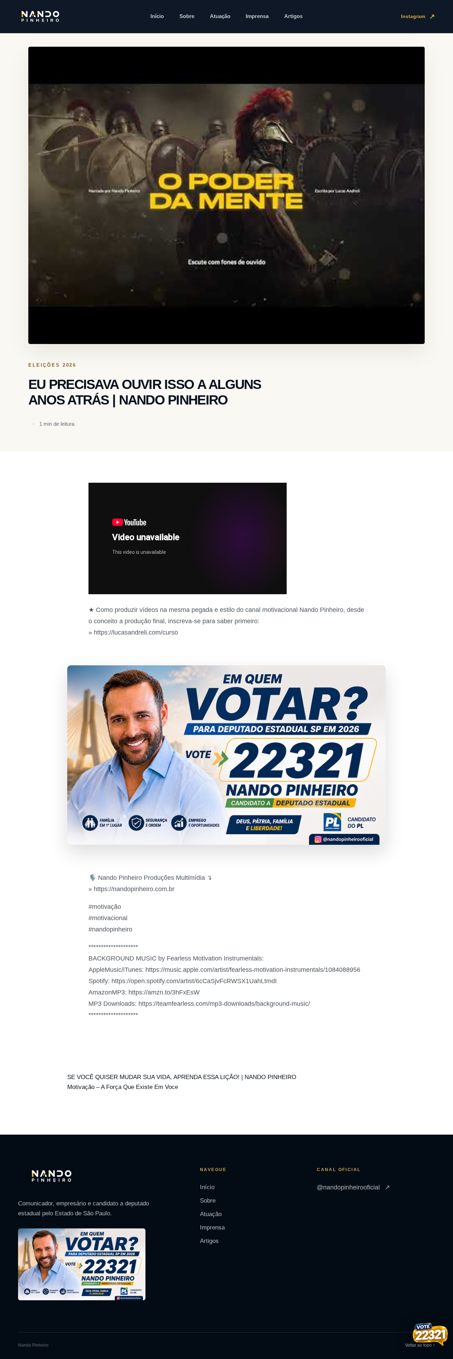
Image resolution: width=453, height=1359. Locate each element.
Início (157, 16)
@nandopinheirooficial (353, 1187)
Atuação (220, 16)
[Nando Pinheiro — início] (40, 16)
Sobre (186, 16)
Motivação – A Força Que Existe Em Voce (122, 1087)
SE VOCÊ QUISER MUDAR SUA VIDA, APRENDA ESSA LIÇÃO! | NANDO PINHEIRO (181, 1077)
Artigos (293, 16)
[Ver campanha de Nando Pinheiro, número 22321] (430, 1335)
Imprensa (257, 16)
